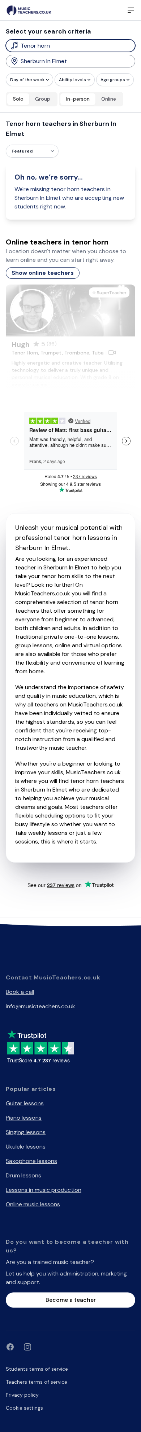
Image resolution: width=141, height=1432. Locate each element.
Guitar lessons (25, 1103)
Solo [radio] (18, 99)
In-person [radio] (78, 99)
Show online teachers (43, 273)
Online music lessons (33, 1204)
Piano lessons (24, 1118)
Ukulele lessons (26, 1146)
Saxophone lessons (31, 1161)
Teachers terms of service (36, 1382)
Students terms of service (37, 1369)
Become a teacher (71, 1300)
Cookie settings (24, 1408)
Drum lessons (23, 1175)
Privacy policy (22, 1395)
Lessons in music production (43, 1190)
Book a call (20, 992)
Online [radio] (108, 99)
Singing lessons (26, 1132)
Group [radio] (42, 99)
